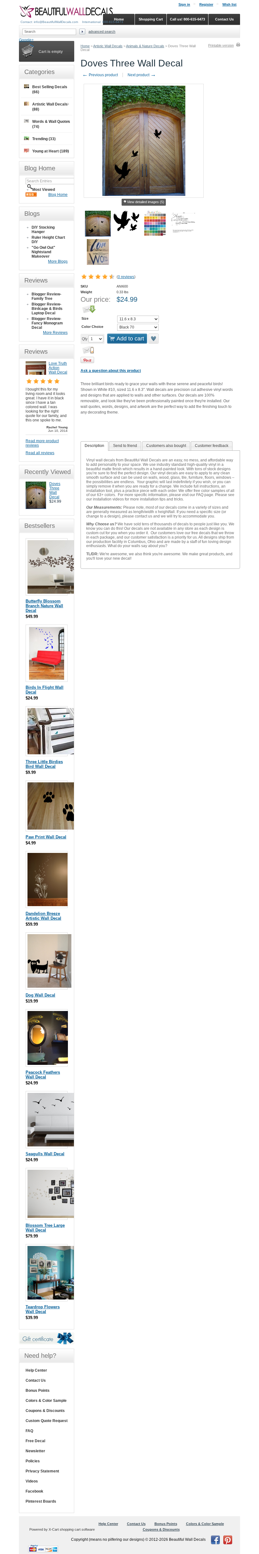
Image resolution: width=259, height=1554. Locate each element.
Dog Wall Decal (40, 995)
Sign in (184, 4)
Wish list (229, 4)
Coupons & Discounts (45, 1410)
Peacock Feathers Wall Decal (43, 1074)
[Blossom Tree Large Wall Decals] (63, 1216)
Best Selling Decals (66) (49, 89)
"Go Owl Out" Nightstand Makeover (43, 252)
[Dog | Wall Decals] (49, 986)
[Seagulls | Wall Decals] (60, 1145)
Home (85, 46)
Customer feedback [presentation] (211, 445)
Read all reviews (40, 453)
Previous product (100, 75)
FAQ (29, 1431)
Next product (142, 75)
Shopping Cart (151, 19)
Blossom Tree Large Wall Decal (45, 1227)
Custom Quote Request (47, 1421)
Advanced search (101, 31)
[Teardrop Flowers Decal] (54, 1298)
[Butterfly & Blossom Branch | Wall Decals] (63, 592)
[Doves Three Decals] (36, 508)
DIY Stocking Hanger (43, 229)
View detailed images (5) (145, 202)
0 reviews (126, 277)
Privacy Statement (42, 1471)
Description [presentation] (94, 445)
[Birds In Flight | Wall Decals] (46, 678)
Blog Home (58, 194)
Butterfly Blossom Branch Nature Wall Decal (44, 606)
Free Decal (35, 1441)
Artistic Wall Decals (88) (50, 106)
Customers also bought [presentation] (166, 445)
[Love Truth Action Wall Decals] (36, 373)
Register (206, 4)
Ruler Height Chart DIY (48, 239)
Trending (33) (44, 139)
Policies (33, 1461)
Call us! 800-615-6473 (187, 19)
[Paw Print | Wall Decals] (59, 828)
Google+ (26, 40)
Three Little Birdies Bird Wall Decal (44, 764)
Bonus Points (38, 1390)
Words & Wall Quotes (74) (51, 124)
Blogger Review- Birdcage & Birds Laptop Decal (47, 308)
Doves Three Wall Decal (54, 490)
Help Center (36, 1370)
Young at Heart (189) (50, 151)
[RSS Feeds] (31, 195)
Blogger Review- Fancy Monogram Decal (47, 323)
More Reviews (55, 332)
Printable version (221, 45)
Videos (32, 1481)
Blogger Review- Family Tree (46, 296)
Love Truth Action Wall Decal (58, 367)
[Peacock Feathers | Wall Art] (47, 1063)
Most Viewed (43, 189)
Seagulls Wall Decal (45, 1153)
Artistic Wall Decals (108, 46)
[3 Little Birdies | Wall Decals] (63, 753)
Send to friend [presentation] (125, 445)
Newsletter (35, 1451)
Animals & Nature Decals (145, 46)
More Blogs (58, 261)
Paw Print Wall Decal (46, 837)
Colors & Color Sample (46, 1400)
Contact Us (36, 1380)
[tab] (94, 446)
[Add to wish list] (153, 338)
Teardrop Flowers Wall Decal (43, 1309)
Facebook (34, 1491)
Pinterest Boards (41, 1501)
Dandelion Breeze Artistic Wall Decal (43, 916)
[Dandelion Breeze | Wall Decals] (47, 904)
